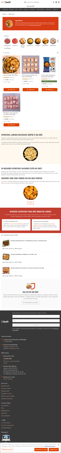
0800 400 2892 (13, 368)
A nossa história (5, 423)
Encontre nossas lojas (7, 425)
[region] (30, 447)
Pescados (32, 9)
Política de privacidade (7, 396)
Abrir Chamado (8, 379)
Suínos (20, 9)
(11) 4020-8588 (7, 341)
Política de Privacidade (50, 446)
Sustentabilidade (6, 428)
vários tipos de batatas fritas (16, 223)
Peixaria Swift (5, 391)
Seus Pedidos (5, 405)
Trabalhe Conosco (6, 393)
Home (4, 14)
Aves (16, 9)
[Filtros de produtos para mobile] (57, 53)
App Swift (4, 413)
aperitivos (5, 181)
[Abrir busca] (54, 2)
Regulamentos (5, 411)
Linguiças (25, 9)
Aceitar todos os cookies (41, 449)
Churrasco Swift (5, 388)
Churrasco (5, 9)
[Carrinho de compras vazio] (59, 2)
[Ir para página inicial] (7, 2)
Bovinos (11, 9)
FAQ (2, 408)
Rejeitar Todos (53, 449)
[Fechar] (58, 445)
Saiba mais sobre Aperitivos (35, 25)
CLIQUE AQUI (7, 359)
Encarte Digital (5, 416)
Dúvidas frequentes (6, 398)
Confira (30, 203)
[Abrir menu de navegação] (2, 2)
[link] (30, 6)
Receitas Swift (5, 386)
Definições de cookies (7, 449)
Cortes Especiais (40, 9)
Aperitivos (48, 9)
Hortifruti (55, 9)
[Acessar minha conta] (56, 2)
